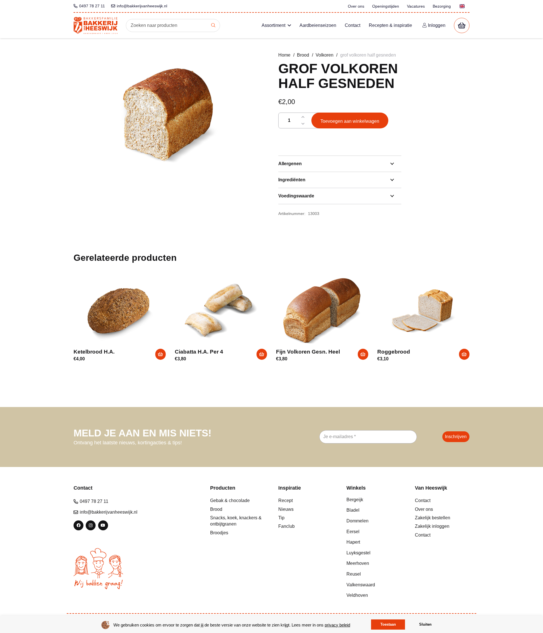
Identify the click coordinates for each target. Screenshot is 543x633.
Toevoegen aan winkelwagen (349, 121)
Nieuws (286, 509)
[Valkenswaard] (373, 585)
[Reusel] (373, 574)
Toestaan (388, 624)
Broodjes (219, 532)
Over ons (424, 509)
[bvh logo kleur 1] (95, 25)
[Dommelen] (373, 521)
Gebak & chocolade (230, 500)
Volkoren (324, 55)
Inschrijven (456, 436)
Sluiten (425, 624)
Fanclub (286, 526)
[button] (289, 25)
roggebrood (393, 352)
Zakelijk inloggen (432, 526)
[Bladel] (373, 510)
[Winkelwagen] (461, 25)
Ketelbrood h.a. (94, 352)
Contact (422, 500)
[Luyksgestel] (373, 553)
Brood (303, 55)
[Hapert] (373, 542)
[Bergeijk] (373, 500)
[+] (303, 117)
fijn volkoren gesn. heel (308, 352)
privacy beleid (337, 625)
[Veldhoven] (373, 595)
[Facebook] (78, 525)
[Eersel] (373, 532)
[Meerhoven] (373, 563)
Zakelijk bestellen (432, 517)
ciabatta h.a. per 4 (199, 352)
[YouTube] (103, 525)
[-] (303, 124)
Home (284, 55)
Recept (285, 500)
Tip (281, 517)
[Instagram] (91, 525)
